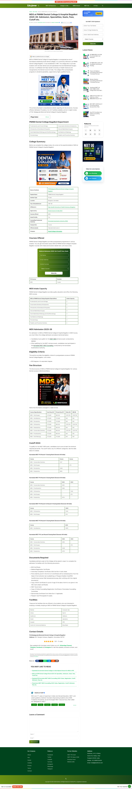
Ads (29, 757)
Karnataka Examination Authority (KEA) (58, 221)
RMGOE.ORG (71, 761)
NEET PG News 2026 (73, 757)
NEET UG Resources (51, 5)
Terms (29, 768)
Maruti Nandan (55, 22)
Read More (36, 656)
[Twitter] (41, 661)
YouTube (40, 704)
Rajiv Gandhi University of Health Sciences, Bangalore (61, 207)
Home (30, 11)
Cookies (30, 763)
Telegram (33, 647)
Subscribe (54, 273)
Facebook (39, 647)
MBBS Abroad (76, 5)
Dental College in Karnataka (55, 231)
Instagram (48, 647)
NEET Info (86, 5)
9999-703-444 (17, 786)
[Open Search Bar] (103, 6)
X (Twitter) (54, 704)
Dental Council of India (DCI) (55, 210)
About (29, 754)
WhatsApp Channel (66, 645)
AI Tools (96, 5)
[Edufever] (33, 6)
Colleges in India (64, 5)
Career (29, 760)
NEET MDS (35, 11)
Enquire (99, 13)
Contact (30, 771)
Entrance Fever (71, 759)
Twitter (49, 757)
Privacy (29, 765)
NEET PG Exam (71, 754)
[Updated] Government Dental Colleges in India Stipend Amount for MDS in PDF (53, 670)
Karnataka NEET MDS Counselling (43, 345)
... (74, 704)
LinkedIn (34, 704)
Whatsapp (50, 766)
